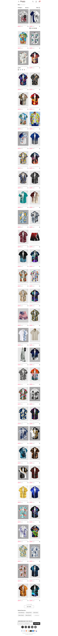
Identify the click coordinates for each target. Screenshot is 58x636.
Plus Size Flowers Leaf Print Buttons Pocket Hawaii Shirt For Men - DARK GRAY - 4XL (34, 225)
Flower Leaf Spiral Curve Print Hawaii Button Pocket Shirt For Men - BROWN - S (34, 461)
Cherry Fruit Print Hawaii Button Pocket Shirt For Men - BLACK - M (34, 481)
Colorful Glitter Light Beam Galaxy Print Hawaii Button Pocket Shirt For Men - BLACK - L (34, 422)
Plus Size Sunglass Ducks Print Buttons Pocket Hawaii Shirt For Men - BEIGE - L (23, 559)
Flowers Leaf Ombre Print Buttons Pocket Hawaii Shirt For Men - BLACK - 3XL (34, 520)
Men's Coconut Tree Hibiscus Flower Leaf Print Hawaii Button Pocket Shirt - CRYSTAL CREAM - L (23, 66)
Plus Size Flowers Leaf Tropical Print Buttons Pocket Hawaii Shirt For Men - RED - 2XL (23, 245)
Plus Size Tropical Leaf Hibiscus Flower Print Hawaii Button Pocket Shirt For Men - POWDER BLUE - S (23, 225)
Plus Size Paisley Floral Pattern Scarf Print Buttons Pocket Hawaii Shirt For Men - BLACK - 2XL (34, 186)
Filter (37, 7)
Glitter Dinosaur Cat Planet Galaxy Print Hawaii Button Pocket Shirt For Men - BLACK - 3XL (34, 540)
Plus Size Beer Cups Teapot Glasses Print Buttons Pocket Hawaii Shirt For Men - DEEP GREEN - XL (34, 323)
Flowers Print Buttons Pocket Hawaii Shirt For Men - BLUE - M (23, 441)
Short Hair (35, 612)
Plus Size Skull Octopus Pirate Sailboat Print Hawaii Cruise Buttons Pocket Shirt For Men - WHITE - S (23, 24)
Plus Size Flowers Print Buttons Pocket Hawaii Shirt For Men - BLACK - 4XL (23, 264)
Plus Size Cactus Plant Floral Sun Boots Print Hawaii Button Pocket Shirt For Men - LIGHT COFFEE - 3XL (23, 304)
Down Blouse (21, 612)
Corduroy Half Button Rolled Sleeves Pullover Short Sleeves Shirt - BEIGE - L (34, 343)
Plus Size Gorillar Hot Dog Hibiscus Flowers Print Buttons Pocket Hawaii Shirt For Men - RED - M (23, 579)
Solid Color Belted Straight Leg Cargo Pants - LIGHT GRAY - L (23, 363)
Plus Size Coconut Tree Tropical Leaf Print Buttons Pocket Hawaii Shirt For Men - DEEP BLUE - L (34, 24)
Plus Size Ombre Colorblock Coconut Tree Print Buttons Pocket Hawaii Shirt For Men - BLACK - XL (34, 363)
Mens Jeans (21, 615)
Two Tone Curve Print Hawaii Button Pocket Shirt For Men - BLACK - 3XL (23, 481)
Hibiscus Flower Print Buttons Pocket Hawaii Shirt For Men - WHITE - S (23, 540)
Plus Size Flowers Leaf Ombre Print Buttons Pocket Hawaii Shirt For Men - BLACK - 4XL (34, 599)
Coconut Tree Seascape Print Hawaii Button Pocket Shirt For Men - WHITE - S (34, 402)
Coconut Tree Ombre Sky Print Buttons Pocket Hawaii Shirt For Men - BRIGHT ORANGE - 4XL (34, 382)
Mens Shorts (28, 615)
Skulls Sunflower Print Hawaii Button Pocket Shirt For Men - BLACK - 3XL (34, 441)
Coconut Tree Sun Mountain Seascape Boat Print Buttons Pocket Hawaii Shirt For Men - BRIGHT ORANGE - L (34, 66)
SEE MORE (29, 606)
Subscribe (37, 623)
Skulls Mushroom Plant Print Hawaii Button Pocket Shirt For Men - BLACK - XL (23, 382)
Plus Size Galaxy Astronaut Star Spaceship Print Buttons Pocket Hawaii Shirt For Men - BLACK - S (34, 304)
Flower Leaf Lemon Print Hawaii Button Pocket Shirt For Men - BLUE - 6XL (23, 166)
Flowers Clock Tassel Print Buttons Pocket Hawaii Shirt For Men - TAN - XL (23, 107)
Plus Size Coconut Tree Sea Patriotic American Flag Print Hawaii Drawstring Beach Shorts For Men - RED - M (23, 323)
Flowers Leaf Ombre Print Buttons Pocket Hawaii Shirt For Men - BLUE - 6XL (34, 500)
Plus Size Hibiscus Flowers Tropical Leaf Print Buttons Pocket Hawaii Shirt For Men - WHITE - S (34, 46)
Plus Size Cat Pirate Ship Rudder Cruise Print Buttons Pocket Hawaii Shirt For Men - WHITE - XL (34, 559)
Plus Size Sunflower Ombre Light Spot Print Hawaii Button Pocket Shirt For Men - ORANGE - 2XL (23, 599)
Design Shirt (28, 612)
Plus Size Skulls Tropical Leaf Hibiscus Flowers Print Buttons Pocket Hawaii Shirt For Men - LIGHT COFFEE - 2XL (23, 284)
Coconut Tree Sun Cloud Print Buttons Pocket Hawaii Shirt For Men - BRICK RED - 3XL (34, 107)
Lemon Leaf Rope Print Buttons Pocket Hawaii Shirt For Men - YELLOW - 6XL (34, 127)
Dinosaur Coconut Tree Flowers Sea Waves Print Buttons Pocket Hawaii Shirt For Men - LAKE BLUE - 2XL (23, 127)
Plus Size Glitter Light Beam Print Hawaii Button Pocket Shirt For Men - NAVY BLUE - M (34, 579)
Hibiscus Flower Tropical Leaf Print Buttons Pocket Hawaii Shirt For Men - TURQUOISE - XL (23, 520)
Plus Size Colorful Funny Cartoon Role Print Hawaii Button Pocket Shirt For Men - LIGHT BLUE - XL (34, 284)
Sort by (26, 7)
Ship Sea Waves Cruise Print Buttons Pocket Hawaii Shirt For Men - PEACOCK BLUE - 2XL (23, 461)
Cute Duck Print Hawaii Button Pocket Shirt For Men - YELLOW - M (23, 500)
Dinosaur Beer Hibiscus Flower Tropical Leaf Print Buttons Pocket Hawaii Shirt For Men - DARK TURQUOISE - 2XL (23, 402)
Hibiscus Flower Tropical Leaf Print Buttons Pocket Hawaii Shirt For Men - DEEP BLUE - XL (23, 422)
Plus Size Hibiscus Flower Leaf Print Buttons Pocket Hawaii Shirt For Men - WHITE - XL (23, 343)
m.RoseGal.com (23, 2)
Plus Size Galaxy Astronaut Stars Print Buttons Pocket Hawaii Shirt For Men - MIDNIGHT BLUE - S (34, 264)
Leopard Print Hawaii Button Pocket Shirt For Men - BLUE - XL (23, 186)
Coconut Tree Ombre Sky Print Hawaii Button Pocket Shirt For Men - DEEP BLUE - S (34, 166)
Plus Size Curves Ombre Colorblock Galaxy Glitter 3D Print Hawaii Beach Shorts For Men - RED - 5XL (34, 245)
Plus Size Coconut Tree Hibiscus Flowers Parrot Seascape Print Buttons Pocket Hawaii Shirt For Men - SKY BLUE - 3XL (23, 46)
